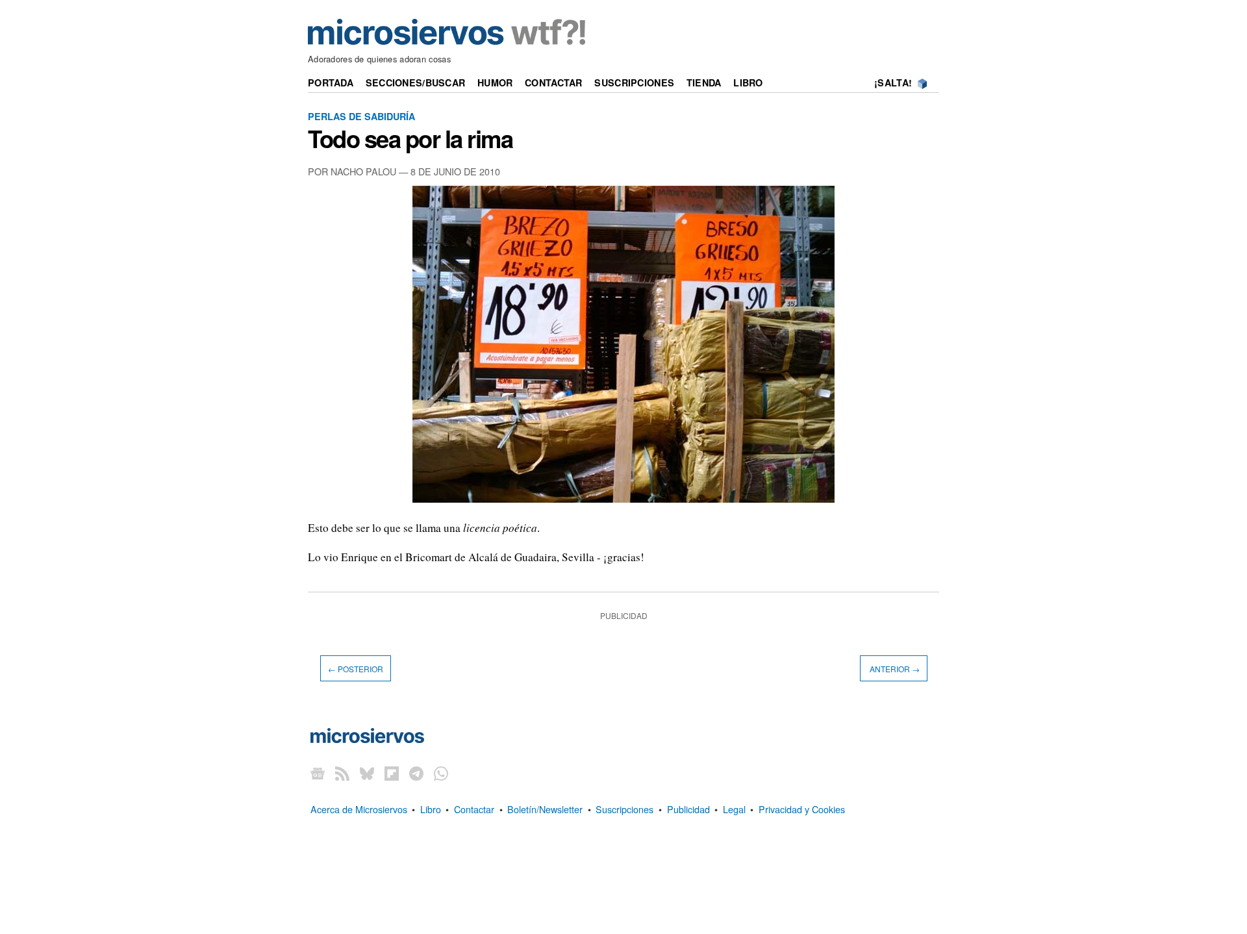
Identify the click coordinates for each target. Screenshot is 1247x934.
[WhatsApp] (441, 773)
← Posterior (355, 668)
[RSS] (342, 773)
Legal (734, 809)
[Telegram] (416, 773)
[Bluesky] (367, 773)
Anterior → (894, 668)
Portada (330, 82)
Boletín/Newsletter (545, 809)
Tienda (704, 82)
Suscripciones (634, 82)
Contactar (554, 82)
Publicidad (688, 809)
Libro (747, 82)
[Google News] (317, 773)
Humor (494, 82)
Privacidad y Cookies (802, 809)
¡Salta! (893, 82)
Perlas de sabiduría (361, 116)
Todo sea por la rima (410, 138)
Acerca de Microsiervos (358, 809)
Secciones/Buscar (416, 82)
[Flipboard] (391, 773)
